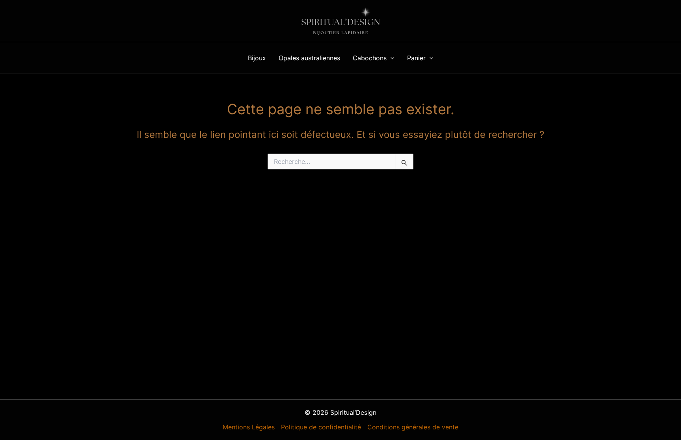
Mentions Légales (249, 427)
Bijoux (257, 58)
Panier (416, 58)
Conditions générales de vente (412, 427)
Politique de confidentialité (321, 427)
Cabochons (370, 58)
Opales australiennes (309, 58)
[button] (390, 58)
